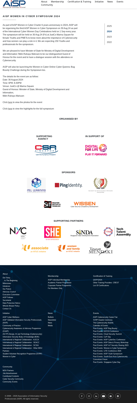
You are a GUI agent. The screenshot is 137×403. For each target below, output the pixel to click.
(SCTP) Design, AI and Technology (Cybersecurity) (22, 334)
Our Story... (7, 278)
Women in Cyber (9, 357)
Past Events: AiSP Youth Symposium (107, 354)
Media (50, 326)
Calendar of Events (100, 326)
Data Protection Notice (11, 303)
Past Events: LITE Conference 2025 (107, 351)
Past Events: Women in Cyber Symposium (109, 348)
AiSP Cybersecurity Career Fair (105, 317)
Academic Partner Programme (59, 283)
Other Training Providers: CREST (106, 283)
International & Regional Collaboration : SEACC (21, 342)
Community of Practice (11, 326)
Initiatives (6, 286)
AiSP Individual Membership (59, 280)
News (50, 323)
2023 (109, 37)
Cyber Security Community (13, 379)
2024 (109, 31)
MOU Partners (8, 370)
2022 (109, 42)
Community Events (10, 382)
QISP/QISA (97, 280)
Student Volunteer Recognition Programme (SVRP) (22, 354)
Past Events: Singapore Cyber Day (106, 362)
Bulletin (51, 317)
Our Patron (7, 289)
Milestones (7, 283)
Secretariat (7, 300)
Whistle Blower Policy (11, 306)
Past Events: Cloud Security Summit (107, 334)
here (10, 102)
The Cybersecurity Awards (103, 323)
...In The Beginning (10, 280)
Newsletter (52, 320)
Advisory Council (9, 292)
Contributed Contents (11, 376)
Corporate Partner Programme (59, 285)
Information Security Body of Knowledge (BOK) (21, 337)
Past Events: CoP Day (102, 337)
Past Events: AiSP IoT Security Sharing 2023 (110, 345)
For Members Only (55, 288)
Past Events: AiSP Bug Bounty (105, 328)
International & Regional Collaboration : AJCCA (21, 340)
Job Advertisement (10, 373)
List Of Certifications (101, 285)
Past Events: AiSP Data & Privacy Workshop (110, 342)
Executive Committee (11, 295)
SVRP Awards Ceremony (103, 320)
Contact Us (7, 309)
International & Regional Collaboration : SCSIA (21, 345)
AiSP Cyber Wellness (11, 317)
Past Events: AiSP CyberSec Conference (109, 340)
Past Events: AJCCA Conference (106, 331)
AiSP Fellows (8, 297)
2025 (109, 26)
